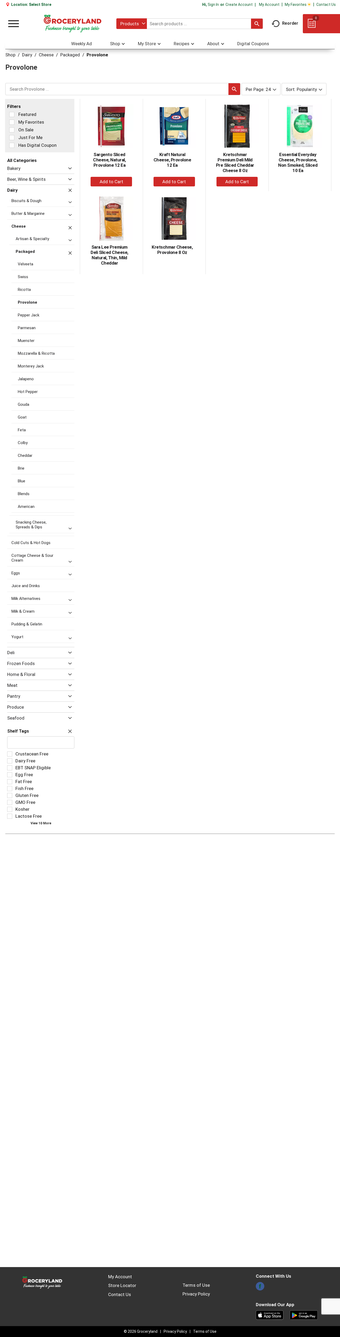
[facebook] (260, 1287)
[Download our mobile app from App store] (270, 1314)
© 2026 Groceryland (141, 1331)
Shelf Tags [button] (18, 731)
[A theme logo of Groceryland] (72, 23)
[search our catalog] (257, 24)
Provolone (97, 54)
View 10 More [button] (41, 823)
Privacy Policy (196, 1294)
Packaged (70, 54)
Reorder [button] (290, 23)
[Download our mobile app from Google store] (304, 1314)
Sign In (213, 4)
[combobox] (131, 23)
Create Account (239, 4)
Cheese (46, 54)
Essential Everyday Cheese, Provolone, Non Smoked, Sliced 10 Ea (297, 162)
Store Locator (122, 1285)
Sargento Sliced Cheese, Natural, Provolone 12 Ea (109, 160)
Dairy (27, 54)
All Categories (22, 160)
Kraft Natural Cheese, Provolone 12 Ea (172, 160)
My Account (269, 4)
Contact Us (326, 4)
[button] (68, 168)
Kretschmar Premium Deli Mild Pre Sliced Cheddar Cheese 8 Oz (235, 162)
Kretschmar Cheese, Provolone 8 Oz (172, 249)
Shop (10, 54)
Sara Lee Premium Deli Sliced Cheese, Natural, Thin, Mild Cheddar (109, 255)
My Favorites (296, 4)
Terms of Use (196, 1285)
